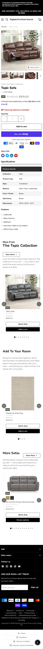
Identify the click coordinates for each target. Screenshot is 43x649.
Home (3, 27)
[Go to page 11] (30, 528)
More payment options (21, 139)
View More (10, 254)
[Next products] (39, 304)
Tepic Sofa (10, 311)
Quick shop (22, 324)
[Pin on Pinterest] (16, 155)
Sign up (34, 587)
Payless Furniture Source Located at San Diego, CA (20, 618)
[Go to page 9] (26, 528)
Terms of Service (10, 615)
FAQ (20, 613)
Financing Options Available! (16, 110)
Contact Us (20, 610)
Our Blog (21, 620)
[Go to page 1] (14, 337)
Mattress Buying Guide (27, 615)
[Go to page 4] (20, 337)
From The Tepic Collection (12, 84)
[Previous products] (4, 304)
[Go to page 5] (22, 337)
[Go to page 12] (32, 528)
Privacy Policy (30, 613)
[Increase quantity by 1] (21, 119)
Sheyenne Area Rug (14, 413)
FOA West (8, 92)
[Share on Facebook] (3, 155)
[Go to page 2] (16, 337)
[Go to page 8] (28, 337)
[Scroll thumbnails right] (40, 76)
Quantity (4, 114)
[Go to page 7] (26, 337)
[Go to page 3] (18, 337)
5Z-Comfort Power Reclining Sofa (20, 502)
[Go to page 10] (28, 528)
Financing (30, 610)
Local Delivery (11, 613)
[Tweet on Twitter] (7, 155)
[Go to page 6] (24, 337)
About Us (10, 610)
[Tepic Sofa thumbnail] (5, 75)
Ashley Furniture (11, 504)
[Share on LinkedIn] (11, 155)
